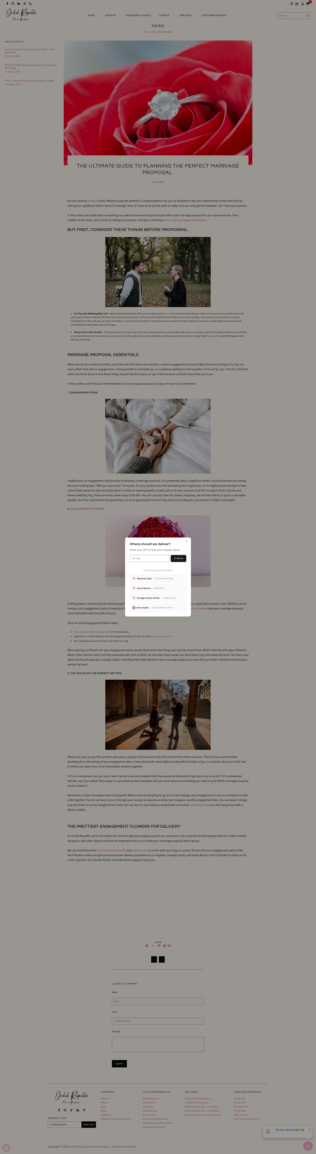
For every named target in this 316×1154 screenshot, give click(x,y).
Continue (178, 558)
